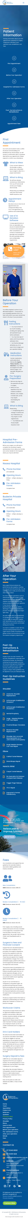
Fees (4, 1138)
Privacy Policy (7, 1119)
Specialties (6, 1108)
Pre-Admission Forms (13, 484)
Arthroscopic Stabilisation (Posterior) (15, 708)
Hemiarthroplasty (12, 714)
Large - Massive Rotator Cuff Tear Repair (14, 719)
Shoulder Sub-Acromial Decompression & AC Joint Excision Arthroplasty (15, 738)
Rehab (5, 1136)
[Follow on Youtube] (19, 1186)
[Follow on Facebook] (10, 1186)
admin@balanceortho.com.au (16, 1157)
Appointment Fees (14, 124)
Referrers (6, 1112)
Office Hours (11, 1177)
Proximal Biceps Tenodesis (15, 725)
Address (9, 1161)
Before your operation (10, 1130)
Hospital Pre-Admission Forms (14, 87)
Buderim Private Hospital (12, 1197)
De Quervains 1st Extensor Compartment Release (15, 777)
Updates (6, 1114)
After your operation (10, 1134)
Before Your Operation (14, 75)
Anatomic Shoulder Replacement (13, 695)
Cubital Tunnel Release (14, 756)
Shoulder (6, 1121)
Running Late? (17, 248)
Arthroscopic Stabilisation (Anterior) (15, 701)
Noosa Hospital (8, 1196)
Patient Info (7, 1110)
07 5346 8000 (12, 1150)
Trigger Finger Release (14, 783)
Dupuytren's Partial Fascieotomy (13, 793)
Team (5, 1106)
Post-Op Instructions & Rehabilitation (14, 111)
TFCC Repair (10, 788)
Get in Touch (9, 837)
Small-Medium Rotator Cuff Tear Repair (14, 745)
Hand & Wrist (7, 1125)
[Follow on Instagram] (5, 1186)
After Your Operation (14, 98)
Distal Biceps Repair (13, 761)
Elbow (5, 1123)
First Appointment (14, 63)
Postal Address (12, 1170)
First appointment (9, 1127)
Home (5, 1104)
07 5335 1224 (11, 1154)
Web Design (8, 1216)
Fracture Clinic (8, 1117)
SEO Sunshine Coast (18, 1216)
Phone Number (13, 469)
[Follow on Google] (14, 1186)
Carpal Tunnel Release (14, 771)
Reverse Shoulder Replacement (12, 731)
